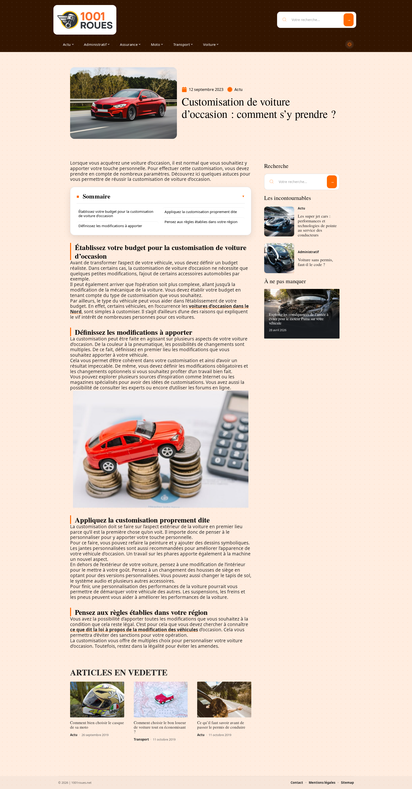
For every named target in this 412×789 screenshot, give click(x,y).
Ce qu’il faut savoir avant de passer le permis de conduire (221, 725)
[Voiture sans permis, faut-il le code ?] (279, 258)
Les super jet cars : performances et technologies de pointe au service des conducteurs (317, 225)
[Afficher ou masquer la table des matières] (178, 196)
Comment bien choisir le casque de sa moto (97, 725)
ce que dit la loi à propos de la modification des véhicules (134, 630)
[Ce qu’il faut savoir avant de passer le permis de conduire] (224, 699)
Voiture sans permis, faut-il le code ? (315, 262)
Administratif (308, 252)
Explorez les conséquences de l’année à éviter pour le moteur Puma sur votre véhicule (298, 318)
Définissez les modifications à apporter (110, 225)
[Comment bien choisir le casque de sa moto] (97, 699)
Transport (141, 739)
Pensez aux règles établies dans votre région (201, 221)
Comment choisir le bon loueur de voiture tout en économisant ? (160, 727)
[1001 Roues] (84, 19)
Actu (238, 89)
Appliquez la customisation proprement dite (201, 211)
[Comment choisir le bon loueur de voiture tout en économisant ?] (161, 699)
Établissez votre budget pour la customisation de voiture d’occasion (115, 213)
